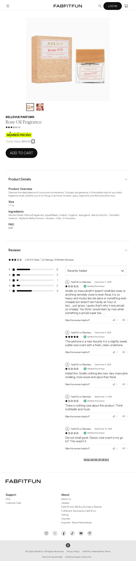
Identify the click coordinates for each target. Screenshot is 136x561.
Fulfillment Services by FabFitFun (78, 510)
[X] (55, 533)
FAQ (8, 498)
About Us (66, 498)
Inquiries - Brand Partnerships (76, 522)
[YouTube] (81, 533)
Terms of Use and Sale (52, 557)
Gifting (65, 514)
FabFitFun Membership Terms (96, 551)
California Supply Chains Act (78, 557)
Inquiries (65, 518)
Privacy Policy (73, 551)
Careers (65, 502)
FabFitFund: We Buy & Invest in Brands (81, 506)
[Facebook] (63, 533)
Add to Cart (21, 153)
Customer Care (13, 502)
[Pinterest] (89, 533)
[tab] (30, 107)
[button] (33, 141)
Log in (112, 6)
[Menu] (8, 6)
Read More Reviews (96, 460)
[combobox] (95, 271)
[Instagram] (46, 533)
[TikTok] (72, 533)
